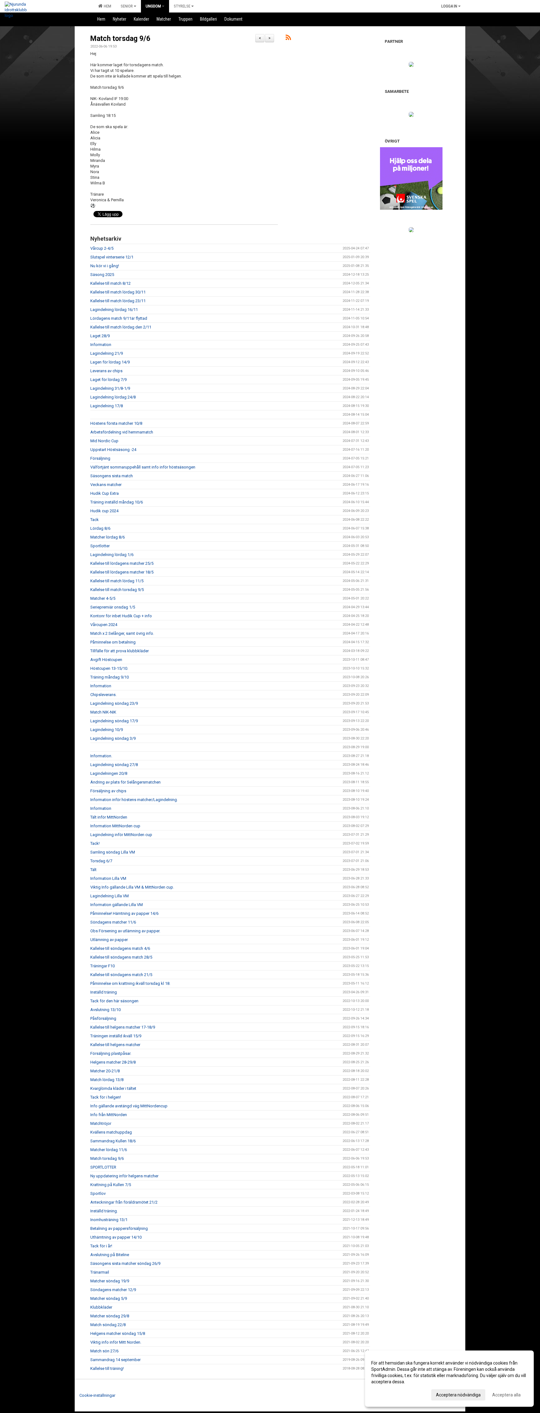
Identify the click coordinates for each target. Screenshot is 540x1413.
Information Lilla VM (108, 878)
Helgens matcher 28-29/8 (113, 1062)
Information (100, 344)
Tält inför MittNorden (108, 817)
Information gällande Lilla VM (116, 904)
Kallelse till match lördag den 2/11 (120, 327)
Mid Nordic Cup (104, 440)
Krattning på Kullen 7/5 (110, 1184)
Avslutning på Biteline (109, 1254)
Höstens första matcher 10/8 (116, 423)
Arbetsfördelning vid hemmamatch (121, 432)
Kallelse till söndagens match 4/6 (120, 948)
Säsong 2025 (102, 274)
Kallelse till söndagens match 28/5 (121, 957)
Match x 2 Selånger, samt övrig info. (122, 633)
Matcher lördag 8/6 (107, 537)
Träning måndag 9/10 (109, 677)
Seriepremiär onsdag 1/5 (112, 607)
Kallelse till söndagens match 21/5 (121, 974)
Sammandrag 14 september (115, 1359)
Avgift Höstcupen (106, 659)
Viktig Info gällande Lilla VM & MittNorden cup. (132, 887)
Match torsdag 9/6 (120, 38)
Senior (127, 6)
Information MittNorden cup (115, 826)
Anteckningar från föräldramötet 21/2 (124, 1202)
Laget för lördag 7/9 (108, 379)
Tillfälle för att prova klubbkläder (119, 651)
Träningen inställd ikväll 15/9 (115, 1036)
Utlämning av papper (109, 939)
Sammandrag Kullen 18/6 (113, 1141)
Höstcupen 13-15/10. (109, 668)
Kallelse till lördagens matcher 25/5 (121, 563)
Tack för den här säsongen (114, 1001)
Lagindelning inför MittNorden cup (121, 834)
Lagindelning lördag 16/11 (114, 309)
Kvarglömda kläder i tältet (113, 1088)
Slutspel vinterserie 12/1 (111, 257)
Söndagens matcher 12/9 (113, 1289)
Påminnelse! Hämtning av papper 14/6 (124, 913)
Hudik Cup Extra (104, 493)
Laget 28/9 (100, 335)
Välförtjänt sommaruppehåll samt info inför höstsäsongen (142, 467)
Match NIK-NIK (103, 712)
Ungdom (153, 6)
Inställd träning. (104, 1211)
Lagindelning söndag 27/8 (114, 764)
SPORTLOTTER (103, 1167)
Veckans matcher (106, 484)
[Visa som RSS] (288, 38)
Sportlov (98, 1193)
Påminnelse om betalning (113, 642)
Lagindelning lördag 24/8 (113, 397)
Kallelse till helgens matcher (115, 1044)
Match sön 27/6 (104, 1351)
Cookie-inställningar (97, 1395)
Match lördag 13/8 (106, 1079)
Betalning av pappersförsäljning (119, 1228)
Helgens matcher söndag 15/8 (117, 1333)
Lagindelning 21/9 (106, 353)
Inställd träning (103, 992)
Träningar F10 (102, 966)
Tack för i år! (101, 1246)
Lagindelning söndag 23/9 (114, 703)
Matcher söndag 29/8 (109, 1316)
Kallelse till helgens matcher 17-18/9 (122, 1027)
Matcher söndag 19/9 (109, 1281)
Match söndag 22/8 (108, 1324)
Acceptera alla (506, 1394)
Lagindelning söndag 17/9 (114, 721)
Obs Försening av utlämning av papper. (125, 931)
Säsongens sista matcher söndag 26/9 (125, 1263)
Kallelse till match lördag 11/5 (116, 581)
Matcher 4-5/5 (102, 598)
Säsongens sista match (111, 476)
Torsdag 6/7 (101, 861)
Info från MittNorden (108, 1114)
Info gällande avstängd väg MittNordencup (129, 1106)
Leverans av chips (106, 370)
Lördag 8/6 (100, 528)
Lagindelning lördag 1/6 (111, 554)
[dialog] (449, 1378)
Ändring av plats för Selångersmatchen (125, 782)
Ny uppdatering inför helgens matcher (124, 1176)
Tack (94, 519)
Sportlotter (100, 546)
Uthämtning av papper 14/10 (116, 1237)
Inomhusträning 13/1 (109, 1219)
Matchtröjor (100, 1123)
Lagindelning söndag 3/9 (113, 738)
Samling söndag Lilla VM (112, 852)
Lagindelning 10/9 (106, 729)
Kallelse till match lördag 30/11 (118, 292)
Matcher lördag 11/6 (108, 1149)
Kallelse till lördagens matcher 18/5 (121, 572)
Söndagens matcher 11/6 (113, 922)
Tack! (95, 843)
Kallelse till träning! (107, 1368)
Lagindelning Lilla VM (109, 896)
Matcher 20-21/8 (105, 1071)
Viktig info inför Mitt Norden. (115, 1342)
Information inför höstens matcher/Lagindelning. (134, 799)
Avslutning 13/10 (105, 1009)
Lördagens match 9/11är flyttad (118, 318)
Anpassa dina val (388, 1393)
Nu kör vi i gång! (104, 265)
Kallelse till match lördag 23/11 (118, 300)
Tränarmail (99, 1272)
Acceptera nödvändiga (458, 1394)
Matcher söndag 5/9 (108, 1298)
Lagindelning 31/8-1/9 (110, 388)
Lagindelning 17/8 (106, 405)
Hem (106, 6)
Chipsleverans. (103, 694)
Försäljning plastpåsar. (110, 1053)
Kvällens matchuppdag (111, 1132)
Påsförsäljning (103, 1018)
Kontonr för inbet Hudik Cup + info (121, 616)
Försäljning (100, 458)
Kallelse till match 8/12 (110, 283)
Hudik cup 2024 (104, 511)
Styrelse (182, 6)
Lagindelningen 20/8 (108, 773)
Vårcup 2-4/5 (101, 248)
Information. (101, 756)
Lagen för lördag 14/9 (110, 362)
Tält (93, 869)
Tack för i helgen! (105, 1097)
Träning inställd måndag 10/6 (116, 502)
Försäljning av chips (108, 791)
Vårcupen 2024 (103, 624)
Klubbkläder (101, 1307)
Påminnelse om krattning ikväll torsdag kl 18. (130, 983)
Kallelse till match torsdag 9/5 (117, 589)
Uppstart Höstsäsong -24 (113, 449)
